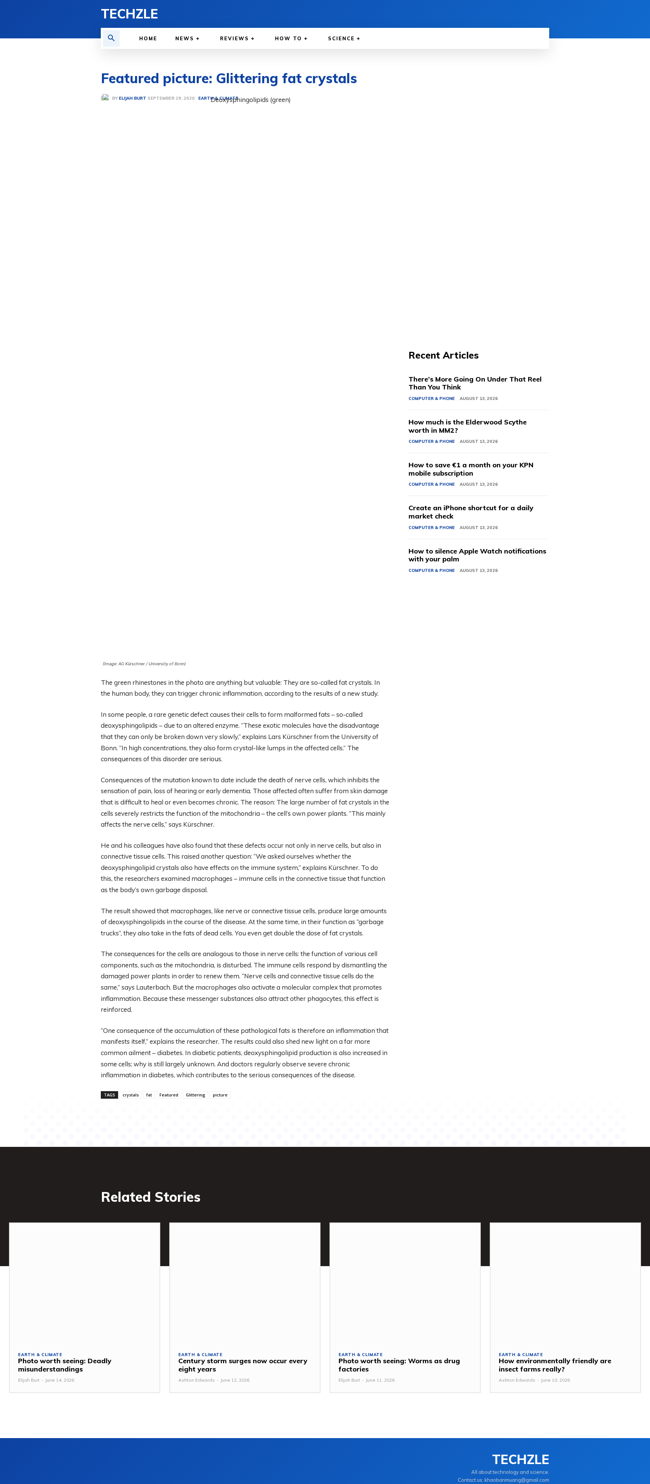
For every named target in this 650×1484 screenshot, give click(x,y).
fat (149, 1095)
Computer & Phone (432, 398)
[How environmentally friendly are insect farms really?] (565, 1283)
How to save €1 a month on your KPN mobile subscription (471, 469)
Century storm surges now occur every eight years (242, 1364)
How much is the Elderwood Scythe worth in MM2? (468, 426)
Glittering (195, 1095)
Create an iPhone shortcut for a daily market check (471, 511)
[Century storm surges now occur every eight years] (245, 1283)
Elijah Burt (28, 1380)
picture (220, 1095)
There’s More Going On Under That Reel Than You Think (475, 383)
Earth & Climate (40, 1355)
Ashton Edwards (196, 1380)
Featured (168, 1095)
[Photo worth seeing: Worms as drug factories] (405, 1283)
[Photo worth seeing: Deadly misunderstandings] (84, 1283)
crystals (131, 1095)
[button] (111, 38)
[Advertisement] (478, 207)
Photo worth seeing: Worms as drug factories (399, 1364)
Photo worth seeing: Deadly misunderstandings (64, 1364)
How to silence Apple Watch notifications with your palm (477, 555)
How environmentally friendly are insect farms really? (555, 1364)
